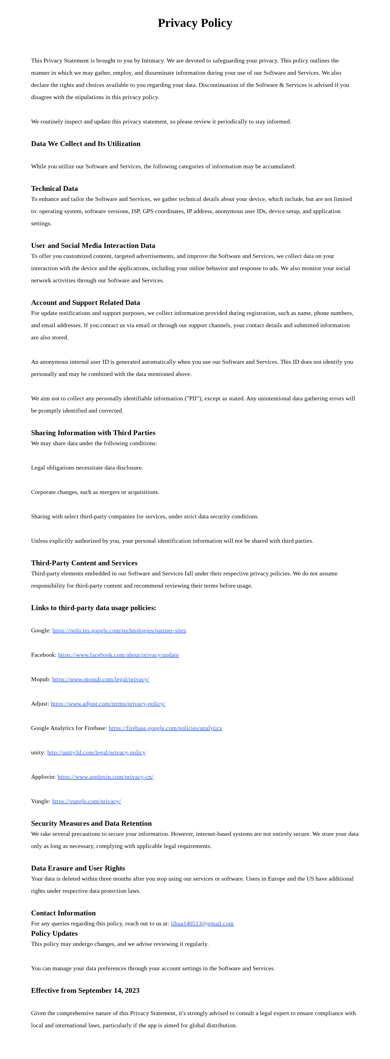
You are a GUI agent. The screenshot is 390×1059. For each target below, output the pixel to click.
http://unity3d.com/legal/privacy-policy (96, 752)
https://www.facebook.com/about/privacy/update (118, 654)
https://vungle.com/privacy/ (86, 801)
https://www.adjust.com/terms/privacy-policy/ (108, 703)
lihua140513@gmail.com (202, 923)
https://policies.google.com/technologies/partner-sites (119, 630)
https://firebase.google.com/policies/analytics (165, 727)
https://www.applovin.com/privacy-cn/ (105, 776)
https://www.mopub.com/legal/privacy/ (100, 679)
